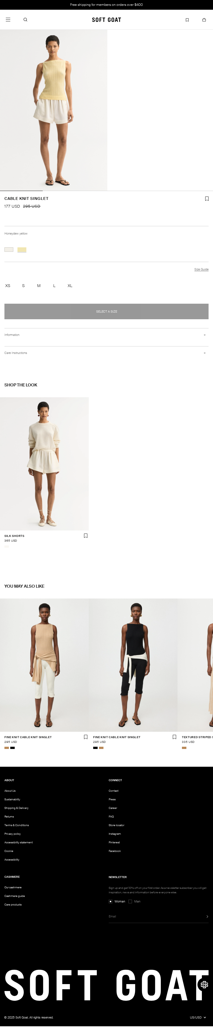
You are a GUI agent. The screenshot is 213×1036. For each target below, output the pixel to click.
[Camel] (6, 748)
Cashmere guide (14, 896)
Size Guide (201, 269)
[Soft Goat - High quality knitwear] (106, 19)
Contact (113, 791)
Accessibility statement (18, 842)
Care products (13, 904)
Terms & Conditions (16, 825)
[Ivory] (6, 546)
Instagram (115, 834)
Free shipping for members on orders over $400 (106, 4)
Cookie (8, 851)
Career (113, 808)
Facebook (115, 851)
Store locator (116, 825)
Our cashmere (13, 887)
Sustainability (12, 799)
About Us (10, 791)
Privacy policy (12, 834)
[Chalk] (8, 249)
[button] (25, 20)
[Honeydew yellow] (21, 249)
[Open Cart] (204, 20)
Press (112, 799)
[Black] (12, 748)
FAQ (111, 816)
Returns (9, 816)
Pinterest (114, 842)
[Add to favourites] (85, 536)
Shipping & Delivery (16, 808)
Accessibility (11, 859)
